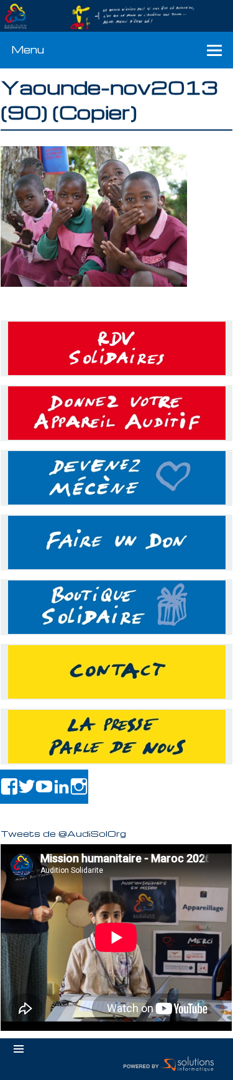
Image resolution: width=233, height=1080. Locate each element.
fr (195, 7)
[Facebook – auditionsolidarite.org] (9, 787)
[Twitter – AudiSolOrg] (26, 787)
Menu (27, 49)
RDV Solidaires (116, 348)
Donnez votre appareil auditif (116, 413)
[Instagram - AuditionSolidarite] (79, 787)
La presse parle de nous (116, 737)
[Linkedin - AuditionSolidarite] (61, 787)
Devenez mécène (116, 478)
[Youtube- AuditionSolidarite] (44, 787)
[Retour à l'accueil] (116, 16)
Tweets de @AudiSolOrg (63, 833)
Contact (116, 672)
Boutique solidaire (116, 607)
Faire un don (116, 542)
